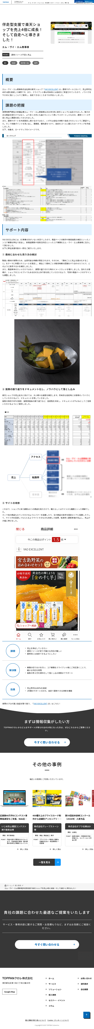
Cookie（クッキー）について (58, 1020)
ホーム (29, 2)
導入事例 (47, 2)
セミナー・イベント (55, 2)
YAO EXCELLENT (51, 89)
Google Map (9, 991)
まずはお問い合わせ (79, 1)
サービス (34, 2)
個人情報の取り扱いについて (35, 1020)
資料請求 (84, 983)
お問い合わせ (86, 978)
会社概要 (84, 989)
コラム (62, 2)
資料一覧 (67, 2)
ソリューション (40, 2)
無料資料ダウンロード (89, 1)
